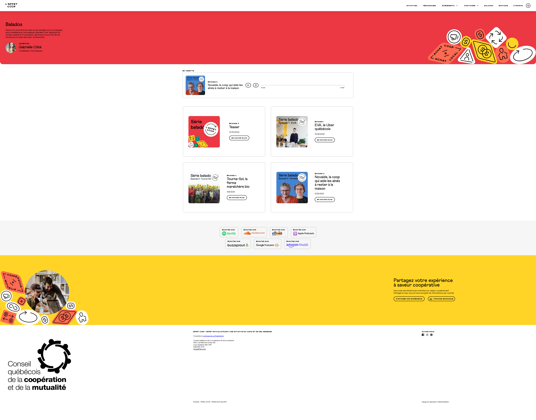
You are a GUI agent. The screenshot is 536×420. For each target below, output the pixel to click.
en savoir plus (239, 138)
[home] (11, 5)
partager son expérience (409, 299)
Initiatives (411, 6)
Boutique (503, 6)
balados (488, 6)
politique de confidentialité (213, 336)
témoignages (429, 6)
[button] (449, 5)
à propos (518, 6)
